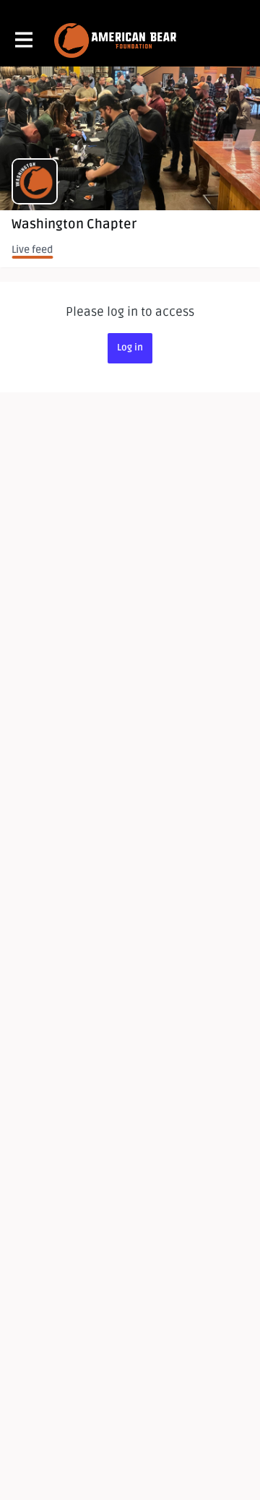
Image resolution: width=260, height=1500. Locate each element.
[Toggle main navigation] (23, 40)
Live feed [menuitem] (32, 249)
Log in (130, 347)
